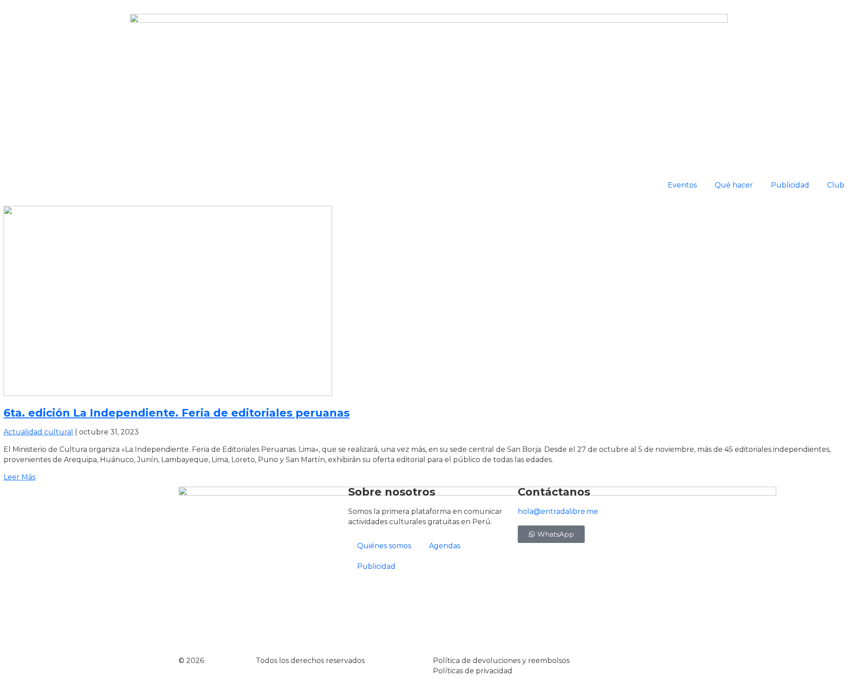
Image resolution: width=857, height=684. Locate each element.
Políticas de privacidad (472, 671)
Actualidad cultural (38, 432)
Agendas (444, 546)
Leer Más (19, 477)
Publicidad (790, 185)
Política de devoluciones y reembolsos (501, 660)
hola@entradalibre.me (558, 511)
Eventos (682, 185)
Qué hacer (734, 185)
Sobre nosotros (391, 491)
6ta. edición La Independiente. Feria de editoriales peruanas (176, 412)
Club (836, 185)
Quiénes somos (384, 546)
